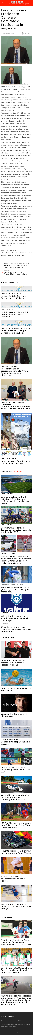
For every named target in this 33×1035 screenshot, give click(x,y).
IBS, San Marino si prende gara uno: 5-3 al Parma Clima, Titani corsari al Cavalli (16, 825)
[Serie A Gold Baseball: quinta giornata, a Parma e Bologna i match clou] (16, 574)
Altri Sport (15, 328)
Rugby (4, 493)
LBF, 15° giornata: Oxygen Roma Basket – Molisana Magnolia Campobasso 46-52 (16, 970)
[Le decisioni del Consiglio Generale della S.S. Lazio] (16, 289)
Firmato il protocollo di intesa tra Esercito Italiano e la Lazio (15, 407)
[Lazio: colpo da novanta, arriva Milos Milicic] (16, 677)
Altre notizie (6, 293)
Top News (15, 310)
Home (7, 1032)
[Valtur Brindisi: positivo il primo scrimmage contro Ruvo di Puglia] (16, 893)
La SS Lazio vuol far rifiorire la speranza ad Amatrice (15, 462)
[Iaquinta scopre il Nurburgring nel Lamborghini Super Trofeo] (16, 840)
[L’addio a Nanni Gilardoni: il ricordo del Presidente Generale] (16, 305)
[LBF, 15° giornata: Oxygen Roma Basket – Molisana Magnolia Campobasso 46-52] (16, 957)
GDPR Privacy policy (22, 1032)
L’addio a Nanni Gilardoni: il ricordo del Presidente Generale (14, 314)
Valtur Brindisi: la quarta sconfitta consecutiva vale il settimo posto (14, 618)
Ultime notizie (16, 293)
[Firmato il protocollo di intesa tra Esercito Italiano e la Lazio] (16, 390)
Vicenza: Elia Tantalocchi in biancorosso (14, 715)
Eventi (14, 402)
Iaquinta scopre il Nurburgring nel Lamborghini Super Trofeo (16, 852)
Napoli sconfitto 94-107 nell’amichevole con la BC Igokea (13, 878)
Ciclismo (4, 553)
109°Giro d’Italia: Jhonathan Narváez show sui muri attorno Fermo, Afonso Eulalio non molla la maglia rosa (16, 559)
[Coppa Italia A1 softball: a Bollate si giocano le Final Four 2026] (16, 756)
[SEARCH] (31, 2)
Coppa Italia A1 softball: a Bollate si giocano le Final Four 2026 (16, 769)
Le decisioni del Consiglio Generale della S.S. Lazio (13, 297)
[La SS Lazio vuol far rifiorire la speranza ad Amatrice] (16, 435)
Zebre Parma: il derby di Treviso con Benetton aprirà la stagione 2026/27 (16, 530)
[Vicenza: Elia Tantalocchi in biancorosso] (16, 703)
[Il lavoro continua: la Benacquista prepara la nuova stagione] (16, 729)
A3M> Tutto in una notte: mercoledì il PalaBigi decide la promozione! (16, 629)
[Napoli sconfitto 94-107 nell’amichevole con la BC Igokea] (16, 865)
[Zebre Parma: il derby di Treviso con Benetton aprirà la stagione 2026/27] (16, 515)
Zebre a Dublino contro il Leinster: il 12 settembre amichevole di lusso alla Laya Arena (15, 500)
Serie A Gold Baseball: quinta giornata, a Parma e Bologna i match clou (15, 589)
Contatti (13, 1032)
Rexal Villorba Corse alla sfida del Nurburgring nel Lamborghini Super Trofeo (15, 797)
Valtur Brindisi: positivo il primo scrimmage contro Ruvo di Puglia (16, 906)
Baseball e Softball (8, 584)
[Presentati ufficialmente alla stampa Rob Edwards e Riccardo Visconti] (16, 649)
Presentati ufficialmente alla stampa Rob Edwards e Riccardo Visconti (15, 662)
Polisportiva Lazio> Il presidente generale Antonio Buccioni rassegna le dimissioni (15, 372)
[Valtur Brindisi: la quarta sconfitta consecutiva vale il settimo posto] (16, 603)
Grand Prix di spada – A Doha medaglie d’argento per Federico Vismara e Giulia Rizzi (16, 942)
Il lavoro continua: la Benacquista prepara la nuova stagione (15, 742)
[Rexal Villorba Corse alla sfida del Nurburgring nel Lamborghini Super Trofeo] (16, 784)
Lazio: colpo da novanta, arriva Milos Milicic (16, 689)
